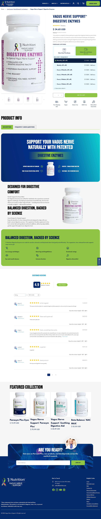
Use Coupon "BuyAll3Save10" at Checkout (17, 9)
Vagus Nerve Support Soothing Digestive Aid (60, 422)
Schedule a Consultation (92, 503)
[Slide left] (2, 99)
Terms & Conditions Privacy (93, 492)
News (88, 501)
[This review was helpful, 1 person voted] (82, 324)
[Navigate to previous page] (45, 375)
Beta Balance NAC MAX (81, 422)
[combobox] (20, 295)
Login (88, 481)
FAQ (88, 486)
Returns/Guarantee (91, 490)
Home (2, 9)
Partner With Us (90, 495)
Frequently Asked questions (25, 127)
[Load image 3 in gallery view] (28, 99)
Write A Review (62, 284)
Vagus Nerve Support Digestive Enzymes (42, 9)
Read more (65, 336)
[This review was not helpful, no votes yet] (85, 311)
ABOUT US (54, 3)
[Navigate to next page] (55, 375)
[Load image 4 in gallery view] (37, 99)
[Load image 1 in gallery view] (9, 99)
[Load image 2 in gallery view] (18, 99)
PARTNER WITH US (64, 3)
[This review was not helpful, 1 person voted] (85, 324)
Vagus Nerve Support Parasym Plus (39, 423)
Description (7, 127)
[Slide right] (44, 99)
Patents (88, 499)
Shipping (55, 32)
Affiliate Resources (91, 497)
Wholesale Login (90, 484)
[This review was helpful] (82, 311)
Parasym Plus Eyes (20, 420)
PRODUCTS (45, 3)
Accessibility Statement (92, 506)
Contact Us (89, 488)
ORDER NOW (93, 3)
